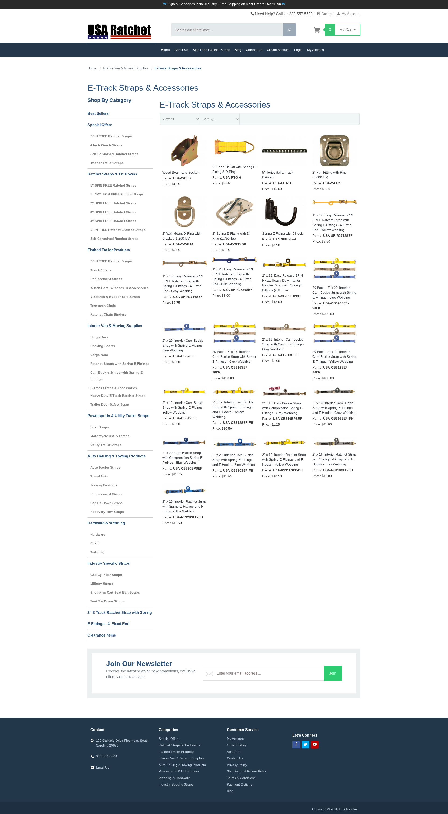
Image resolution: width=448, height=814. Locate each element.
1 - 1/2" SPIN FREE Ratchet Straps (117, 194)
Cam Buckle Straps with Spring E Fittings (116, 376)
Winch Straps (101, 270)
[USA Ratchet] (126, 31)
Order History (237, 745)
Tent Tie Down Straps (107, 601)
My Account (350, 14)
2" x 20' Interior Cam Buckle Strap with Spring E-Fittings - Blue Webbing (183, 345)
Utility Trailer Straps (106, 445)
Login (298, 50)
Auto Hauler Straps (105, 467)
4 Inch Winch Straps (106, 145)
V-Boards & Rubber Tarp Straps (115, 297)
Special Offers (100, 125)
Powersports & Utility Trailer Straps (118, 416)
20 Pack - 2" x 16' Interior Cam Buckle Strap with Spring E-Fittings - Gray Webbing (234, 356)
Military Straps (101, 583)
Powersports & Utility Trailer (179, 771)
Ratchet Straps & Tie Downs (112, 174)
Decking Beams (102, 346)
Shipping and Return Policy (247, 771)
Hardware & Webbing (106, 523)
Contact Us (254, 50)
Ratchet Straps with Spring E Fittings (119, 363)
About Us (181, 50)
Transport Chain (103, 305)
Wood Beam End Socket (180, 172)
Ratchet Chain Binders (108, 314)
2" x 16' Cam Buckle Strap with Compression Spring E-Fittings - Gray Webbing (282, 408)
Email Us (102, 767)
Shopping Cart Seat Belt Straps (115, 592)
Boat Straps (99, 427)
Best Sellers (98, 113)
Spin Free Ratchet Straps (211, 50)
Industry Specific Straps (109, 563)
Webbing (97, 552)
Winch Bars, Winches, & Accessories (119, 288)
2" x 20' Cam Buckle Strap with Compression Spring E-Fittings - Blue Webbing (182, 457)
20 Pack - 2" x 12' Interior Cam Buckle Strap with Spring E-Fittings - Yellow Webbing (334, 356)
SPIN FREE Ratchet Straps (111, 136)
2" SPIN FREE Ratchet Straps (113, 203)
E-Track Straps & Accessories (113, 388)
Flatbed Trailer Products (109, 250)
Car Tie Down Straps (106, 503)
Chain (95, 543)
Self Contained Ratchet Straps (114, 154)
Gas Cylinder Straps (106, 575)
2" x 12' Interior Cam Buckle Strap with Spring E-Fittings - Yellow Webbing (183, 407)
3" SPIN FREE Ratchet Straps (113, 212)
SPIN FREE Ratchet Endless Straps (118, 230)
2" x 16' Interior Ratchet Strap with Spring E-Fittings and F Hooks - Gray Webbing (334, 459)
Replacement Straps (106, 279)
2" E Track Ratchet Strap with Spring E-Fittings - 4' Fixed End (120, 618)
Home (165, 50)
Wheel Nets (99, 476)
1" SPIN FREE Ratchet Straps (113, 185)
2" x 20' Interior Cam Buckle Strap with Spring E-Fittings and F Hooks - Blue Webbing (233, 459)
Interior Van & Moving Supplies (115, 326)
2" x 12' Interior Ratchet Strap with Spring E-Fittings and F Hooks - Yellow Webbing (284, 459)
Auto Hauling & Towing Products (117, 456)
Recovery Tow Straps (107, 512)
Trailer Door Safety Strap (109, 404)
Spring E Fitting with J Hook (282, 233)
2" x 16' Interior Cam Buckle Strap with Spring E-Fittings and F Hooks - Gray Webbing (334, 407)
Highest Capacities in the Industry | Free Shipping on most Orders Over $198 (224, 4)
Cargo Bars (99, 337)
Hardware (97, 534)
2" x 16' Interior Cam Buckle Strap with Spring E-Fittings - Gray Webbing (283, 344)
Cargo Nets (99, 355)
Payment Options (239, 784)
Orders (326, 14)
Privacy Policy (237, 765)
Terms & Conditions (241, 778)
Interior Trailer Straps (107, 163)
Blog (238, 50)
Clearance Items (102, 635)
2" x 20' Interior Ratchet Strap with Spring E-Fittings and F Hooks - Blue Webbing (184, 506)
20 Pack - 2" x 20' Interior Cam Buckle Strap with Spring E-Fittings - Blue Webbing (334, 292)
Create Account (278, 50)
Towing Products (103, 485)
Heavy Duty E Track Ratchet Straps (118, 395)
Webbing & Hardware (174, 778)
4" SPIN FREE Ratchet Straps (113, 221)
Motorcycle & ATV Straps (110, 436)
